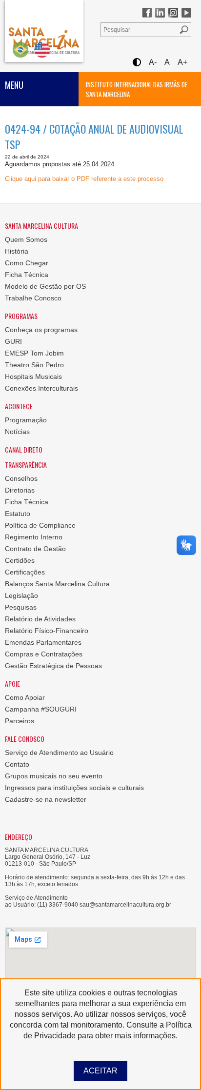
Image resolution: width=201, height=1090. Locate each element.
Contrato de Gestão (35, 549)
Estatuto (17, 513)
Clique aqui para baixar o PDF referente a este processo (84, 178)
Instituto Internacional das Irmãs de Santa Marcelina (136, 89)
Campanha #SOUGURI (41, 709)
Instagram (173, 13)
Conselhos (21, 478)
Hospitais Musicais (33, 376)
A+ (182, 62)
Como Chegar (26, 263)
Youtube (186, 13)
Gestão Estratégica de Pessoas (53, 666)
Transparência (26, 464)
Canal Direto (23, 449)
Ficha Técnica (26, 274)
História (16, 251)
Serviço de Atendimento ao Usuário (59, 752)
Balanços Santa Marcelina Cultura (57, 584)
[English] (42, 49)
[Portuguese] (20, 49)
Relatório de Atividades (40, 619)
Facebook (147, 13)
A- (153, 62)
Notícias (17, 432)
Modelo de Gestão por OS (45, 286)
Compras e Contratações (43, 654)
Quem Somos (26, 239)
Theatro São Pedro (34, 365)
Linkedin (160, 13)
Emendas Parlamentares (43, 642)
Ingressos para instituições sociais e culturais (74, 788)
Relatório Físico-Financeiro (46, 630)
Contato (17, 764)
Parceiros (19, 721)
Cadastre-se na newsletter (45, 799)
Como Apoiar (25, 697)
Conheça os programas (41, 330)
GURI (13, 341)
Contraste (136, 62)
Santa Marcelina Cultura (44, 31)
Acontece (19, 406)
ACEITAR (100, 1071)
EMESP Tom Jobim (34, 353)
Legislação (21, 595)
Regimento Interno (33, 537)
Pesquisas (21, 607)
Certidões (20, 560)
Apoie (12, 683)
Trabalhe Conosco (33, 298)
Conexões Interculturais (41, 388)
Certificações (25, 572)
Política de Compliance (40, 525)
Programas (21, 316)
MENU (14, 85)
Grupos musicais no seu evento (53, 776)
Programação (26, 420)
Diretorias (20, 490)
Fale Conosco (24, 738)
